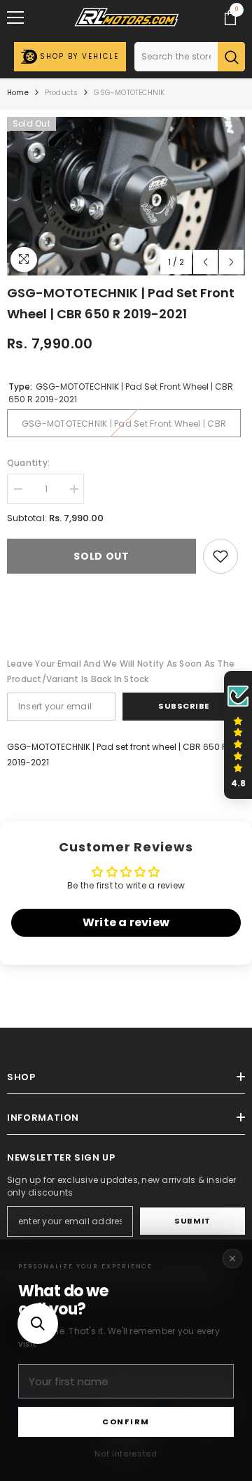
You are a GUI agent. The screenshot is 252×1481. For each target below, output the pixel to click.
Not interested (125, 1453)
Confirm (126, 1421)
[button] (38, 1323)
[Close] (232, 1258)
